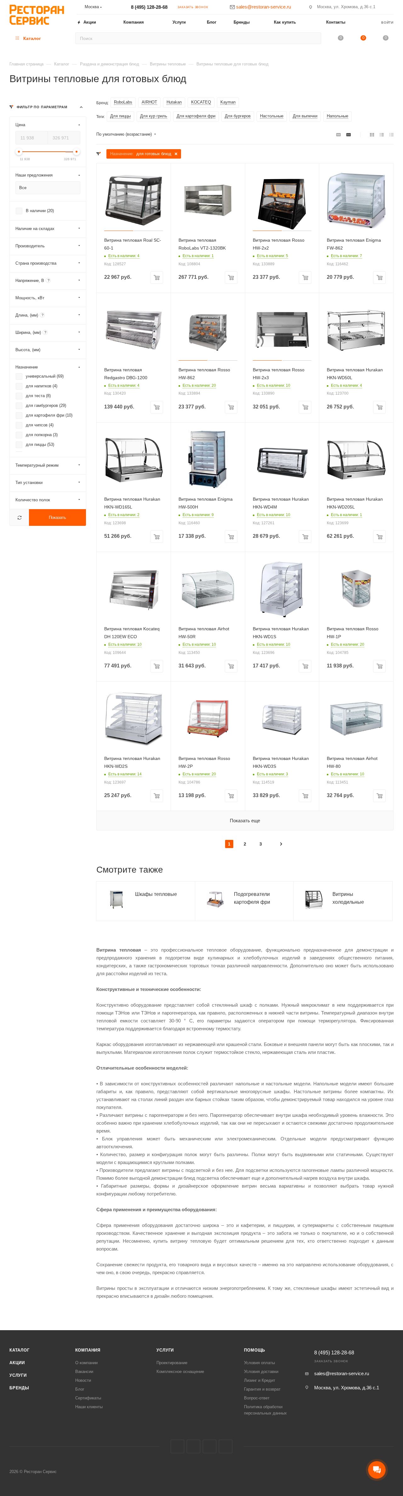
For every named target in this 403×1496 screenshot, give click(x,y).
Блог (79, 1389)
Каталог (19, 1350)
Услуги (18, 1375)
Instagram (193, 1446)
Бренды (19, 1388)
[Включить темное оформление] (391, 7)
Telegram (209, 1446)
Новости (83, 1380)
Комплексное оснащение (180, 1371)
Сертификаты (88, 1398)
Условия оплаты (259, 1362)
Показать (57, 517)
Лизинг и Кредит (259, 1380)
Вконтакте (177, 1446)
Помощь (254, 1350)
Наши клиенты (89, 1406)
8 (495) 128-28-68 (149, 7)
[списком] (381, 134)
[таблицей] (391, 134)
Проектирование (171, 1362)
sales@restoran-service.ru (341, 1373)
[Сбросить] (19, 517)
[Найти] (314, 38)
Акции (17, 1362)
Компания (87, 1350)
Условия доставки (261, 1371)
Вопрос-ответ (257, 1398)
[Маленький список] (338, 134)
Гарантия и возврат (262, 1389)
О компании (86, 1362)
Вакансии (84, 1371)
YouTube (225, 1446)
